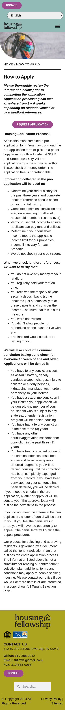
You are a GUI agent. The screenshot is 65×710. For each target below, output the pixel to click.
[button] (57, 26)
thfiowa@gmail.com (28, 660)
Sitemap (57, 703)
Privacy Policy (51, 699)
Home (8, 64)
